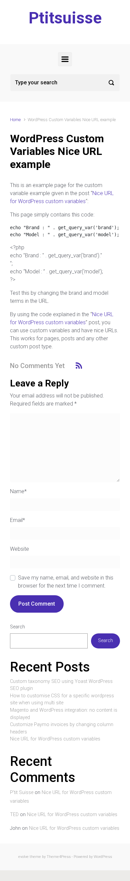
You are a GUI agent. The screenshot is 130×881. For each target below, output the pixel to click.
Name (18, 491)
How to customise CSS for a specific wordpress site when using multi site (62, 699)
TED (14, 814)
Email (17, 520)
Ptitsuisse (65, 17)
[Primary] (65, 59)
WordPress (103, 857)
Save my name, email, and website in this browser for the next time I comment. (65, 582)
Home (15, 119)
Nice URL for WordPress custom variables (55, 739)
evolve (23, 857)
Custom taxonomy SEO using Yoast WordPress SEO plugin (61, 685)
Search (17, 627)
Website (19, 549)
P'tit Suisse (21, 792)
